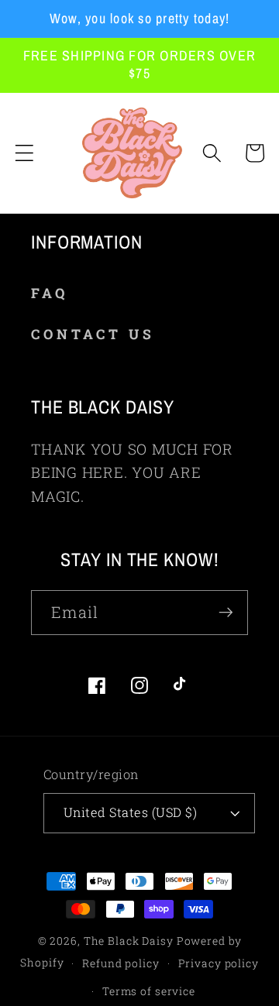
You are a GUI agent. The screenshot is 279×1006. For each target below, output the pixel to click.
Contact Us (93, 334)
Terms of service (148, 991)
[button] (24, 153)
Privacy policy (218, 963)
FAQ (49, 293)
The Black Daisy (129, 941)
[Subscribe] (226, 612)
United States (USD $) (131, 812)
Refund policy (120, 963)
